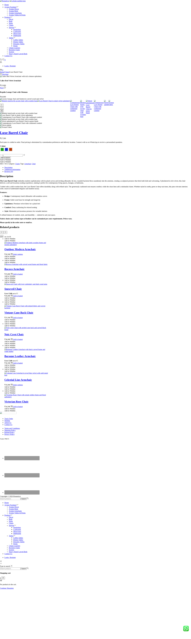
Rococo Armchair (14, 269)
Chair (34, 164)
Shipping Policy (10, 430)
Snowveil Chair (13, 288)
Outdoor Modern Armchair (20, 249)
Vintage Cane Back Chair (18, 312)
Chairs (7, 72)
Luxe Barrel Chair (14, 133)
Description (8, 167)
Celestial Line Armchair (18, 379)
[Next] (2, 108)
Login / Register (10, 66)
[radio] (2, 149)
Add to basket (5, 158)
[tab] (97, 168)
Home (2, 72)
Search (23, 499)
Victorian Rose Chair (16, 401)
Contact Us (8, 425)
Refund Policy (9, 432)
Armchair (27, 164)
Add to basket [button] (18, 274)
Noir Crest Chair (14, 334)
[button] (5, 160)
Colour (3, 146)
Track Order (8, 419)
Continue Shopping (7, 588)
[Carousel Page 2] (3, 235)
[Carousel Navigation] (95, 232)
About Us (7, 423)
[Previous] (2, 105)
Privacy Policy (9, 434)
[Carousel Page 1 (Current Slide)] (1, 235)
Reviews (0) (8, 171)
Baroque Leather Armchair (20, 356)
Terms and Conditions (12, 428)
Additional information (12, 169)
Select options (18, 254)
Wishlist (7, 421)
